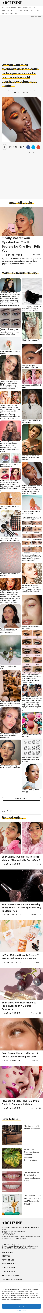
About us (6, 1256)
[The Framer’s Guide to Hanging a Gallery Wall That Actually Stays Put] (12, 1204)
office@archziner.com (28, 1248)
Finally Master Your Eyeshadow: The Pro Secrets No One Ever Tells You (20, 10)
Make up (27, 8)
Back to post (15, 147)
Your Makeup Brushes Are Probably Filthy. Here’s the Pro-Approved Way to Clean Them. (21, 907)
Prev (16, 92)
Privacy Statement (10, 1275)
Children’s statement (12, 1279)
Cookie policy (8, 1268)
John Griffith (13, 255)
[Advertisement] (21, 39)
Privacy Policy (21, 1310)
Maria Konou (12, 864)
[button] (39, 1285)
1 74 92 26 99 (9, 1235)
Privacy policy (8, 1264)
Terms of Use (8, 1260)
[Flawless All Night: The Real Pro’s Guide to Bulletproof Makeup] (21, 1082)
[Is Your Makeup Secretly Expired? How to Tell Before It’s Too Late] (21, 936)
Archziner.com (14, 3)
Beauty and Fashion (15, 8)
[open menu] (39, 3)
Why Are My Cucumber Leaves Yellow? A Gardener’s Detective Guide (31, 1154)
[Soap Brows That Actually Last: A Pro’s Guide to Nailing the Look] (21, 1034)
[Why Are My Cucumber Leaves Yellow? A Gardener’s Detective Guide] (12, 1158)
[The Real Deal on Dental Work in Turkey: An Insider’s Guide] (12, 1181)
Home (4, 8)
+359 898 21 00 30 (13, 1244)
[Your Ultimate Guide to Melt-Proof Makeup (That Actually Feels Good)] (21, 838)
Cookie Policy (8, 1272)
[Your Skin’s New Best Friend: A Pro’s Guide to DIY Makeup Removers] (21, 984)
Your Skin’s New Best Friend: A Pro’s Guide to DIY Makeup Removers (19, 1005)
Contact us (7, 1252)
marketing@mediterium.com (28, 1246)
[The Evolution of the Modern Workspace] (12, 1135)
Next (26, 92)
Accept (21, 1306)
